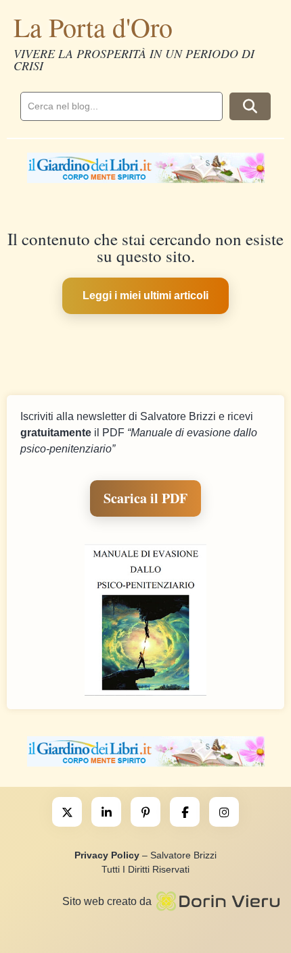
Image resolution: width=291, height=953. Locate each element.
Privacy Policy (106, 855)
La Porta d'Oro (93, 27)
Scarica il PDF (145, 498)
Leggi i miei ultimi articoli (145, 295)
